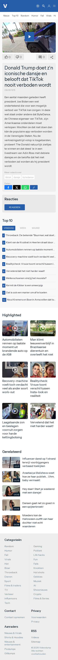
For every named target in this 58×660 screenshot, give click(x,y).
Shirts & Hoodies (13, 637)
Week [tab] (23, 228)
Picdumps (9, 648)
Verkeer (9, 594)
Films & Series (41, 598)
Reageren (14, 207)
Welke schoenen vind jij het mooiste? (26, 278)
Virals (48, 15)
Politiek (37, 550)
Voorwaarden (38, 617)
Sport (7, 581)
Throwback (10, 572)
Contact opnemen (14, 617)
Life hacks (39, 554)
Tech (7, 602)
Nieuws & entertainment (12, 643)
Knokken (38, 568)
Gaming (37, 546)
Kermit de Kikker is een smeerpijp (24, 285)
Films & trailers (12, 585)
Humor (35, 15)
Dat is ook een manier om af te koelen (26, 292)
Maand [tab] (36, 228)
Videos (35, 637)
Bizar (7, 568)
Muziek (37, 581)
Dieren (8, 576)
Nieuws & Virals (13, 633)
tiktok (8, 177)
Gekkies (37, 576)
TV (6, 589)
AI (34, 585)
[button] (54, 6)
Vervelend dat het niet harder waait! (25, 270)
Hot (6, 563)
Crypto (37, 594)
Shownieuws (40, 589)
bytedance (28, 177)
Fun (35, 559)
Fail (42, 15)
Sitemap (35, 641)
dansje (17, 177)
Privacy (35, 621)
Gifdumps (9, 653)
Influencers (10, 598)
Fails (35, 563)
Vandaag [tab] (9, 228)
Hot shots (38, 572)
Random (25, 15)
